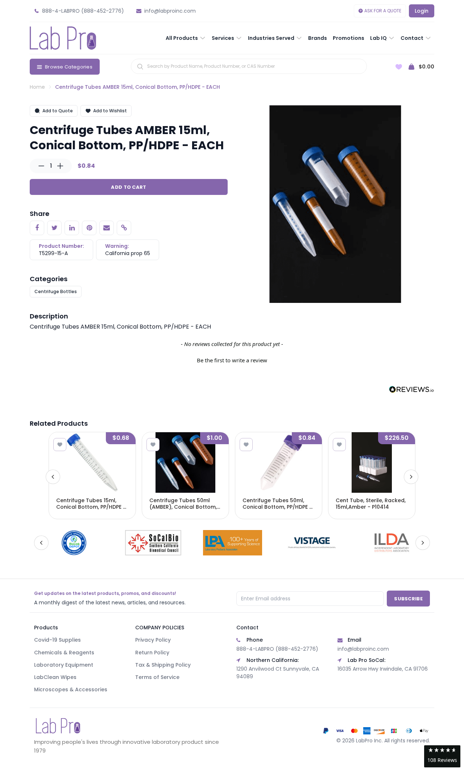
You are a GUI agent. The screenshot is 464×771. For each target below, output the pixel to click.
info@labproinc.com (363, 649)
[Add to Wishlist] (59, 444)
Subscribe (408, 598)
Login (421, 10)
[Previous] (53, 477)
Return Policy (152, 652)
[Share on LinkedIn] (72, 228)
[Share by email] (106, 228)
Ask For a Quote (382, 11)
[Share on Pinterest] (89, 228)
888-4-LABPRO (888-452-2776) (277, 649)
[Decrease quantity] (41, 166)
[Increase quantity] (60, 166)
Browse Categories (68, 66)
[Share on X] (54, 228)
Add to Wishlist (110, 111)
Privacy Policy (153, 639)
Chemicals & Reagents (64, 652)
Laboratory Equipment (63, 664)
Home (37, 87)
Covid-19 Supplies (57, 639)
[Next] (411, 477)
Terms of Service (157, 677)
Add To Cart (128, 187)
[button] (232, 359)
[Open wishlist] (398, 67)
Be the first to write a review (232, 360)
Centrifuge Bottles (55, 291)
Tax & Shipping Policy (163, 664)
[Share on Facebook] (37, 228)
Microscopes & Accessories (70, 689)
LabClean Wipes (55, 677)
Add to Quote (57, 111)
